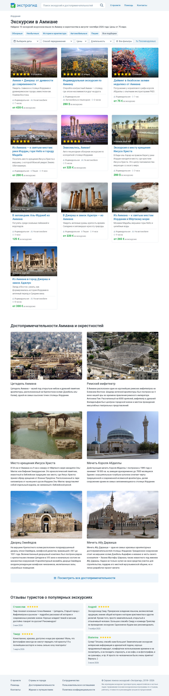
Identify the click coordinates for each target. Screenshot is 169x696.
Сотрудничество (70, 680)
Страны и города (37, 680)
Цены (79, 41)
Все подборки (109, 33)
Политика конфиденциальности (78, 689)
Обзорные (17, 33)
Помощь (128, 5)
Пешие (94, 33)
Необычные (33, 33)
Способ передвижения (54, 41)
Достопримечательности (41, 685)
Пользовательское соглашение (78, 685)
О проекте (115, 5)
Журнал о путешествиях (41, 689)
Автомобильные (79, 33)
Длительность (98, 41)
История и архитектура (54, 33)
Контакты (142, 5)
